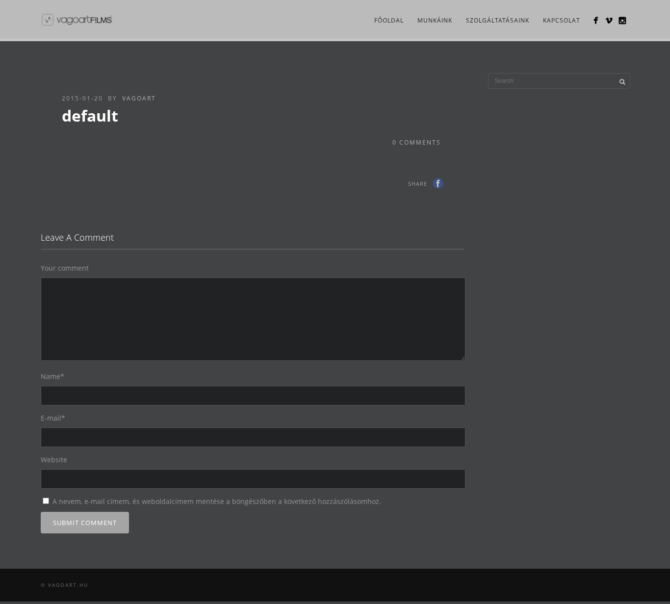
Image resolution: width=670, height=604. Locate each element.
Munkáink (434, 20)
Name (52, 376)
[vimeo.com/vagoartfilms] (609, 20)
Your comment (65, 268)
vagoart (139, 98)
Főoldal (389, 20)
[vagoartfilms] (596, 20)
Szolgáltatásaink (497, 20)
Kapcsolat (561, 20)
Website (54, 459)
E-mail (53, 418)
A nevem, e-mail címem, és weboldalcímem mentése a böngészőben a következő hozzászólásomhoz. (216, 501)
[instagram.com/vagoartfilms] (622, 20)
